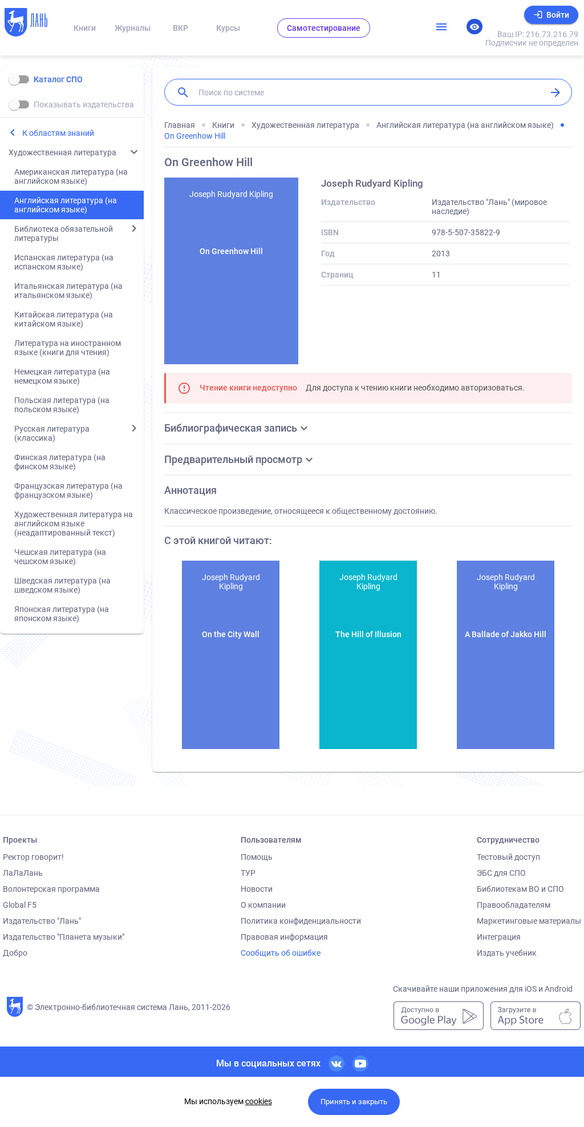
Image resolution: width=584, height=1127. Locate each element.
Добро (15, 952)
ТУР (248, 873)
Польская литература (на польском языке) (62, 405)
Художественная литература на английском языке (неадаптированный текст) (73, 523)
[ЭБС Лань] (32, 23)
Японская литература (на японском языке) (61, 614)
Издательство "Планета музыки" (63, 936)
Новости (257, 888)
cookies (258, 1101)
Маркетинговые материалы (529, 920)
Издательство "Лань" (42, 920)
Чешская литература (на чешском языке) (60, 557)
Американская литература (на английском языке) (71, 176)
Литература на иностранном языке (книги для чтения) (67, 348)
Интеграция (499, 936)
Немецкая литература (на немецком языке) (62, 376)
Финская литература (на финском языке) (60, 462)
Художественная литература (62, 152)
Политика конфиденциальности (301, 920)
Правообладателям (513, 904)
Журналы (133, 28)
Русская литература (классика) (52, 433)
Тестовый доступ (508, 857)
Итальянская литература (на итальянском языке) (68, 290)
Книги (85, 28)
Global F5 (19, 904)
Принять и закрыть (354, 1101)
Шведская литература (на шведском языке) (62, 585)
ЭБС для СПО (501, 873)
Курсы (228, 28)
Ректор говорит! (33, 857)
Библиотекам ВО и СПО (520, 888)
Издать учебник (507, 952)
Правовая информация (284, 936)
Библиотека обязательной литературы (63, 233)
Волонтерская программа (51, 888)
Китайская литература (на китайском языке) (63, 319)
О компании (263, 904)
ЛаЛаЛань (23, 873)
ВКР (180, 28)
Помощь (257, 857)
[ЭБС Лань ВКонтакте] (336, 1064)
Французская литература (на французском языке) (68, 490)
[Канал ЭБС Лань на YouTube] (360, 1064)
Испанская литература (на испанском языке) (63, 262)
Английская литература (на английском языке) (65, 205)
